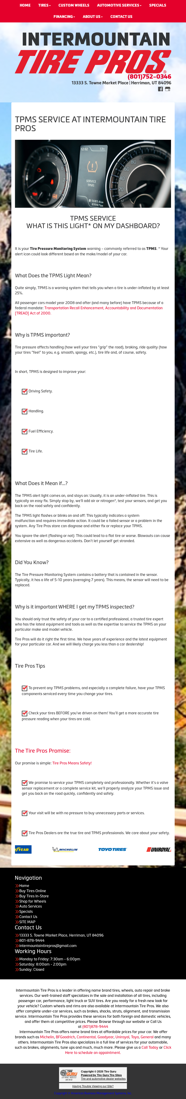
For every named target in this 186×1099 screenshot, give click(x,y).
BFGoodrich (65, 1037)
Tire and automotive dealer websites (103, 1076)
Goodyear (106, 1037)
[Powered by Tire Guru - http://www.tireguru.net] (68, 1075)
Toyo (135, 1037)
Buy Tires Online (32, 891)
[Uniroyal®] (129, 849)
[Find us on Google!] (167, 89)
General (147, 1037)
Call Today (150, 1047)
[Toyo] (81, 849)
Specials (26, 911)
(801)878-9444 (95, 1026)
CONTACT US (121, 17)
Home (24, 886)
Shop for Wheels (32, 901)
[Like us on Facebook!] (160, 89)
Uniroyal (122, 1037)
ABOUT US (91, 17)
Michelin (47, 1037)
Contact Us (28, 917)
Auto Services (30, 906)
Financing (63, 17)
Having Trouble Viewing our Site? (93, 1086)
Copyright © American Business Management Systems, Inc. (93, 1093)
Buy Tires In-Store (34, 896)
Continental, (87, 1037)
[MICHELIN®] (33, 849)
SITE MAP (27, 922)
